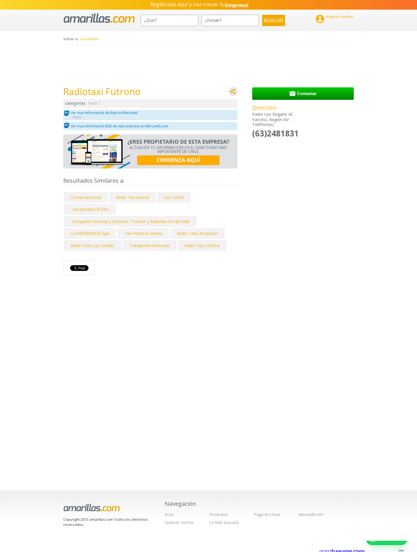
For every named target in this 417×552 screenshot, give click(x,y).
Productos (219, 514)
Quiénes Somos (179, 522)
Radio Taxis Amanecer (197, 233)
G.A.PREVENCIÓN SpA (90, 233)
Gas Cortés (174, 197)
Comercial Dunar (86, 197)
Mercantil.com (311, 514)
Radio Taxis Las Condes (92, 245)
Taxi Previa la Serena (143, 233)
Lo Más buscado (224, 522)
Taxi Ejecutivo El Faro (90, 209)
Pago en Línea (267, 514)
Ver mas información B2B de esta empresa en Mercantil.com (119, 126)
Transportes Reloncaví (149, 245)
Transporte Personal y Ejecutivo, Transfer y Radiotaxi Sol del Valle (130, 221)
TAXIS (93, 103)
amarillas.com (99, 18)
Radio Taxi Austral (132, 197)
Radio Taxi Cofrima (202, 245)
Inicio (169, 514)
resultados (89, 38)
